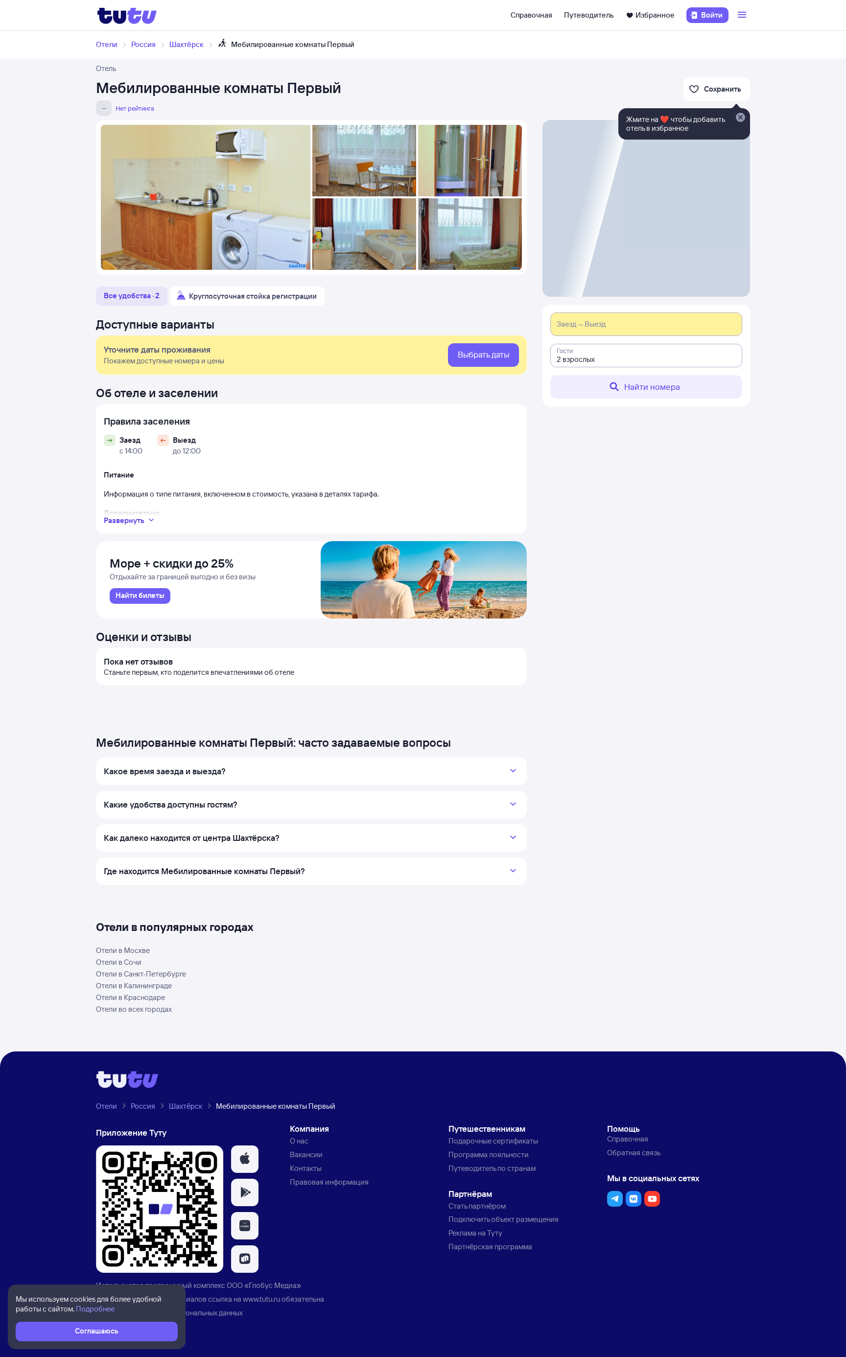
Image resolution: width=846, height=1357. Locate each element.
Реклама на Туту (475, 1233)
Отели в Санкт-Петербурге (141, 973)
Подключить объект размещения (503, 1219)
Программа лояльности (488, 1154)
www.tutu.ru (261, 1299)
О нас (299, 1140)
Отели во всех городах (134, 1009)
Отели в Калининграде (134, 985)
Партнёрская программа (490, 1246)
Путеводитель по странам (492, 1168)
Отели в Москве (123, 950)
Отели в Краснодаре (130, 997)
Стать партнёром (477, 1206)
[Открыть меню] (743, 15)
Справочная (531, 15)
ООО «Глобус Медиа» (264, 1285)
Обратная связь (633, 1152)
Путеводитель (589, 15)
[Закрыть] (740, 118)
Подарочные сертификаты (493, 1140)
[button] (244, 1159)
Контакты (306, 1168)
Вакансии (306, 1154)
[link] (140, 596)
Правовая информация (329, 1182)
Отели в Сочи (118, 962)
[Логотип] (127, 15)
